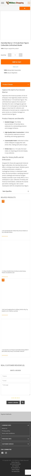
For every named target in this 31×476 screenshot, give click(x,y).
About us (4, 428)
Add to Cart (16, 62)
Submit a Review (13, 402)
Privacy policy (6, 431)
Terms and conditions (8, 433)
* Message (5, 385)
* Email (4, 380)
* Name (4, 376)
